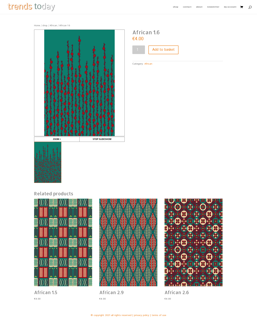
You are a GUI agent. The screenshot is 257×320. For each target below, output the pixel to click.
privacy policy (141, 315)
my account (230, 7)
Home (37, 25)
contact (187, 7)
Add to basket (163, 49)
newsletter (213, 7)
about (199, 7)
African (53, 25)
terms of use (159, 315)
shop (175, 7)
